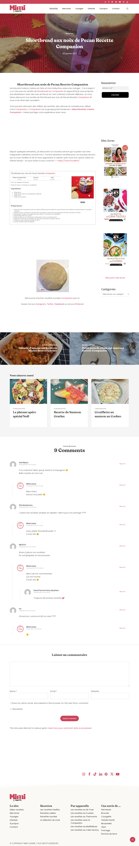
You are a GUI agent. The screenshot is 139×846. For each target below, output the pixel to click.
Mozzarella (106, 823)
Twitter (50, 304)
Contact (14, 827)
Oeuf (103, 827)
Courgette (106, 816)
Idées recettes (17, 809)
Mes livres (14, 813)
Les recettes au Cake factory (85, 830)
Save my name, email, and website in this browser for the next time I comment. (50, 703)
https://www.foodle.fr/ (68, 160)
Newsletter (17, 709)
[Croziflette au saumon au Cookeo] (110, 403)
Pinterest (79, 304)
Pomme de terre (109, 833)
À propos (14, 823)
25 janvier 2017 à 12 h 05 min (27, 507)
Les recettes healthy (50, 809)
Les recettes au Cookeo (82, 813)
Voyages (14, 816)
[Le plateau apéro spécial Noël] (28, 403)
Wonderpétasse (26, 505)
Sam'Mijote (23, 462)
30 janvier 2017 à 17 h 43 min (35, 568)
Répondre (122, 464)
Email (53, 691)
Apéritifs (16, 382)
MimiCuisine (31, 484)
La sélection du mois (50, 820)
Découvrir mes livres (115, 277)
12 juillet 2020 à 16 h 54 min (42, 592)
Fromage (105, 830)
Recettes (69, 33)
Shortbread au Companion (50, 91)
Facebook (59, 304)
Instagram (41, 304)
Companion (83, 97)
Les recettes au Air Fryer (82, 809)
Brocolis (105, 813)
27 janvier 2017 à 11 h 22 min (34, 486)
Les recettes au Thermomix (84, 816)
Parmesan (106, 809)
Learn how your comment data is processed (69, 728)
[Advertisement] (53, 132)
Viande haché (108, 820)
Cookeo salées (101, 382)
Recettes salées (48, 813)
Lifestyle (13, 820)
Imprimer (82, 202)
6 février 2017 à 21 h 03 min (27, 611)
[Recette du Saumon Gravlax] (69, 403)
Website (95, 691)
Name (13, 691)
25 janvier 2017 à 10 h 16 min (27, 464)
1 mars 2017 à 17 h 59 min (33, 629)
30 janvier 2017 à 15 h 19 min (27, 547)
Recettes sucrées (48, 816)
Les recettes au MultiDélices (84, 826)
